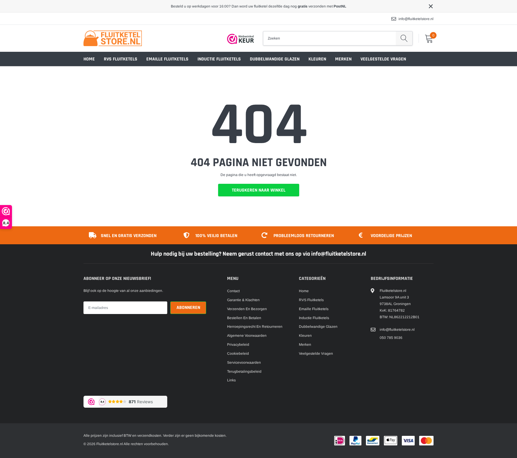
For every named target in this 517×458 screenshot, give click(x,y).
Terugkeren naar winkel (258, 190)
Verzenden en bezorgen (247, 309)
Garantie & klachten (243, 300)
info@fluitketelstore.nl (416, 19)
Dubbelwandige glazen (274, 59)
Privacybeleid (238, 344)
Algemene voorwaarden (247, 335)
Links (231, 380)
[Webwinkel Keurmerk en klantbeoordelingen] (240, 39)
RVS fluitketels (120, 59)
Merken (343, 59)
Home (89, 59)
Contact (233, 291)
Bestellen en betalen (244, 318)
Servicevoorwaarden (244, 362)
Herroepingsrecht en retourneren (254, 326)
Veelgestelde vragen (383, 59)
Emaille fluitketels (167, 59)
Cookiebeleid (238, 353)
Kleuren (317, 59)
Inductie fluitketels (219, 59)
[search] (404, 38)
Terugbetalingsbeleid (244, 371)
